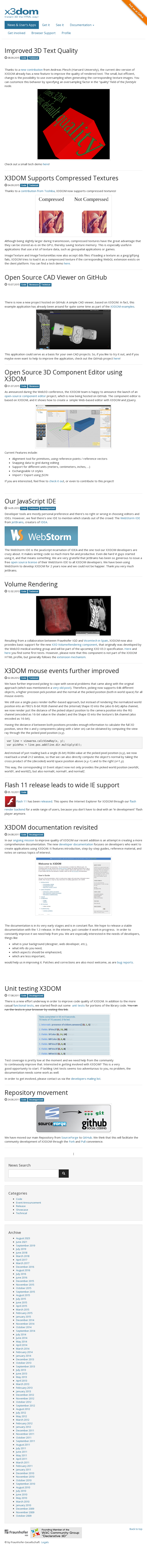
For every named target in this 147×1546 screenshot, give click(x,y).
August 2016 (23, 1270)
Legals (45, 1542)
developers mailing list (85, 1078)
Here (127, 649)
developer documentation (76, 844)
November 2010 (25, 1476)
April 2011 (21, 1459)
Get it (46, 25)
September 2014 (25, 1331)
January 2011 (23, 1469)
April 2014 (21, 1345)
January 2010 (23, 1505)
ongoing (18, 840)
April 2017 (21, 1259)
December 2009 (25, 1508)
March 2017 (22, 1263)
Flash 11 (21, 801)
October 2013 (23, 1363)
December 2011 (25, 1430)
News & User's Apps (21, 25)
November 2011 (25, 1434)
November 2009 (25, 1512)
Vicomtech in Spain (96, 640)
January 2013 (23, 1391)
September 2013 (25, 1366)
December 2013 (25, 1359)
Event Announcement (28, 1202)
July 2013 (21, 1370)
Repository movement (36, 1092)
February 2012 (24, 1423)
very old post (61, 688)
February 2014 (24, 1352)
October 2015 (23, 1288)
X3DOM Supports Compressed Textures (61, 178)
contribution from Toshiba (38, 191)
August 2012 (23, 1409)
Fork (72, 1141)
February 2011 (24, 1466)
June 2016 (21, 1277)
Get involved (16, 33)
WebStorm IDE (130, 518)
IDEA (44, 522)
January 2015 (23, 1316)
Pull (83, 1141)
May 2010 (21, 1498)
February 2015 (24, 1313)
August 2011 (23, 1444)
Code (19, 1199)
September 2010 (25, 1483)
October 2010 (23, 1480)
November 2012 (25, 1398)
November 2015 (25, 1284)
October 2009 (23, 1515)
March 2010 (22, 1501)
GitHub (87, 1137)
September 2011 (25, 1441)
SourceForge (69, 1137)
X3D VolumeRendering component (74, 644)
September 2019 (25, 1245)
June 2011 (21, 1451)
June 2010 (21, 1494)
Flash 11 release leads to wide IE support (62, 785)
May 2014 (21, 1341)
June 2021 (21, 1242)
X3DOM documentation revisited (51, 827)
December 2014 (25, 1320)
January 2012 (23, 1427)
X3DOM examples (122, 306)
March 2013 (22, 1384)
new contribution (32, 69)
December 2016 (25, 1266)
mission (29, 840)
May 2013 (21, 1377)
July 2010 (21, 1491)
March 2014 (22, 1348)
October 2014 (23, 1327)
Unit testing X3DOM (33, 988)
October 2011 (23, 1437)
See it (60, 25)
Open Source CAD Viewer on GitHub (56, 277)
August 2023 (23, 1238)
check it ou (56, 481)
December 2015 (25, 1281)
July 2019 (21, 1249)
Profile (66, 33)
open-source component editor (25, 396)
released (46, 801)
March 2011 (22, 1462)
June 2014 (21, 1338)
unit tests (78, 1005)
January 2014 (23, 1355)
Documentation (81, 25)
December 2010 (25, 1473)
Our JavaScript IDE (30, 501)
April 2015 (21, 1306)
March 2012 (22, 1419)
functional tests (23, 1005)
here (46, 164)
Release (21, 1206)
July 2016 (21, 1274)
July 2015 (21, 1299)
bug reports (125, 962)
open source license (24, 562)
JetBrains (18, 522)
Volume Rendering (31, 584)
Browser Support (43, 33)
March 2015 (22, 1309)
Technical (21, 1213)
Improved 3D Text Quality (41, 50)
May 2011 (21, 1455)
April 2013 (21, 1380)
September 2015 (25, 1291)
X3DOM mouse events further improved (62, 671)
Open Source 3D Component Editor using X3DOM (63, 375)
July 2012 (21, 1412)
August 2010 (23, 1487)
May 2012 (21, 1416)
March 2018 (22, 1256)
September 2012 (25, 1405)
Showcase (22, 1209)
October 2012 (23, 1402)
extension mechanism (71, 657)
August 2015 (23, 1295)
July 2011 (21, 1448)
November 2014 (25, 1323)
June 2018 (21, 1252)
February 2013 (24, 1387)
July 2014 (21, 1334)
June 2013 (21, 1373)
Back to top (136, 1529)
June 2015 (21, 1302)
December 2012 (25, 1395)
